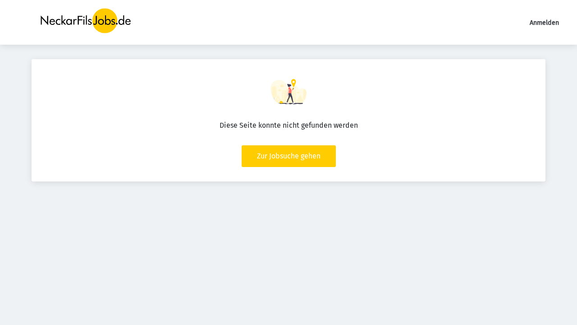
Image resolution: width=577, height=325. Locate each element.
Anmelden (544, 23)
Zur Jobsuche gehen (289, 156)
